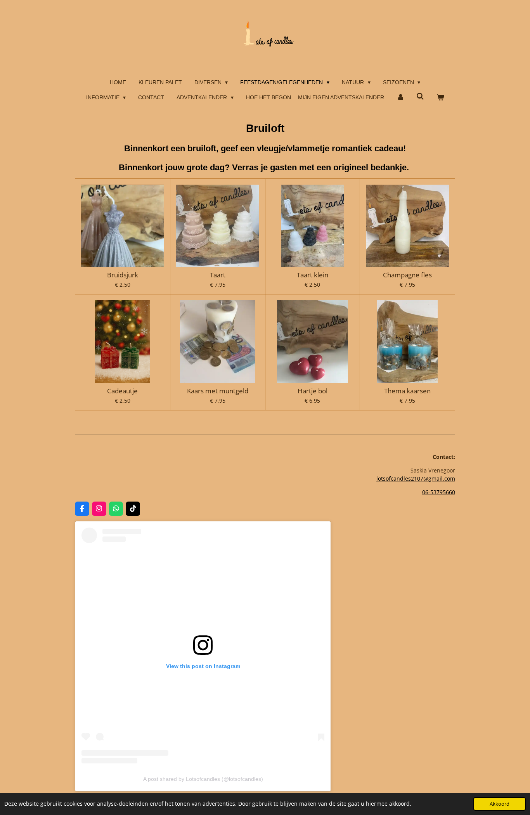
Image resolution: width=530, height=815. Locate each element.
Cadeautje (122, 391)
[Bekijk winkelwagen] (440, 97)
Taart (217, 275)
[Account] (400, 97)
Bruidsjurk (122, 275)
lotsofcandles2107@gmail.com (415, 478)
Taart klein (312, 275)
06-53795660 (438, 492)
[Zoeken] (420, 96)
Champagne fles (407, 275)
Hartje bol (312, 391)
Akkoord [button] (499, 804)
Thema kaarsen (407, 391)
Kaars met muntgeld (217, 391)
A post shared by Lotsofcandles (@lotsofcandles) (203, 779)
